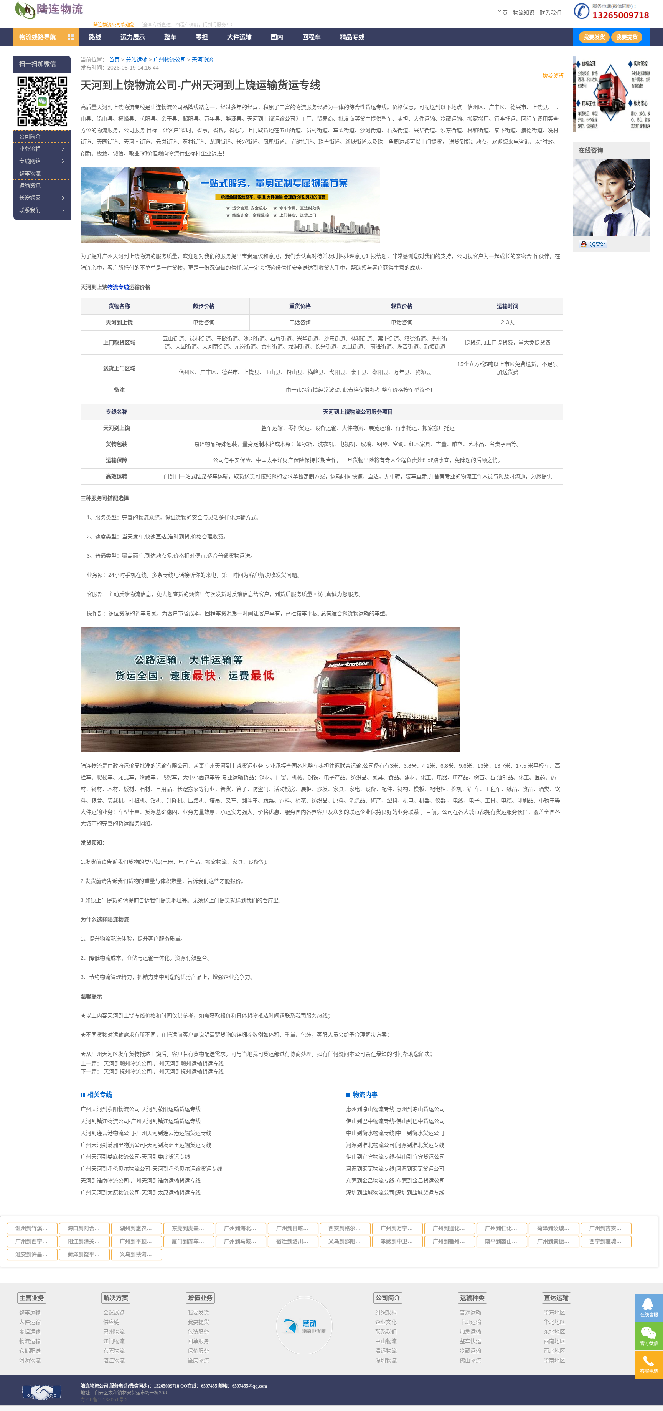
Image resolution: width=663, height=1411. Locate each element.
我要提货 (627, 37)
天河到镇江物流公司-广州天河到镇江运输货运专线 (141, 1121)
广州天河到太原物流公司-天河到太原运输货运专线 (141, 1192)
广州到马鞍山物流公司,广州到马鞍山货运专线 (243, 1241)
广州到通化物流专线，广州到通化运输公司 (451, 1228)
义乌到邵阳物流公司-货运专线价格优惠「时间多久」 (347, 1241)
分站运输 (136, 59)
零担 (202, 37)
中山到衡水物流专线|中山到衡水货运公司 (395, 1133)
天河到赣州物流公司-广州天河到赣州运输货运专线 (164, 1063)
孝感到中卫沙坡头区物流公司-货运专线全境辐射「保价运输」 (399, 1241)
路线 (95, 37)
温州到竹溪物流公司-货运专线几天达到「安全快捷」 (34, 1228)
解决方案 (116, 1298)
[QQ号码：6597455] (593, 244)
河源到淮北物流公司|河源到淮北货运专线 (395, 1145)
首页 (502, 13)
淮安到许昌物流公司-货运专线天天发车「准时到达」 (34, 1254)
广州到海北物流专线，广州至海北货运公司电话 (243, 1228)
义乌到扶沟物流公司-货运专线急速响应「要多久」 (138, 1254)
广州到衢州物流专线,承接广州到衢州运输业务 (451, 1241)
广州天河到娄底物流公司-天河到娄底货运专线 (135, 1157)
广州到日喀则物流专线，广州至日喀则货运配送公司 (295, 1228)
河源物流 (30, 1360)
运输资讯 (30, 185)
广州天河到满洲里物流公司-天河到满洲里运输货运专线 (146, 1145)
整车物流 (30, 173)
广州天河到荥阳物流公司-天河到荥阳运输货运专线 (141, 1109)
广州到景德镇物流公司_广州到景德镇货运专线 (556, 1241)
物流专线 (118, 287)
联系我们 (550, 13)
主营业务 (32, 1298)
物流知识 (523, 13)
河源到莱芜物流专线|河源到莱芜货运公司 (395, 1169)
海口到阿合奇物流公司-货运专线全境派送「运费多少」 (86, 1228)
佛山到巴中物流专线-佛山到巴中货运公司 (395, 1121)
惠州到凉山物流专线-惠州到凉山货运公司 (395, 1109)
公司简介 (30, 136)
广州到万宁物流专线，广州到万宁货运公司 (399, 1228)
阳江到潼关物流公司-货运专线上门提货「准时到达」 (86, 1241)
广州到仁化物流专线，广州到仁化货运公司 (504, 1228)
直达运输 (556, 1298)
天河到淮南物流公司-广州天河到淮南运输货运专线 (141, 1180)
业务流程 (30, 149)
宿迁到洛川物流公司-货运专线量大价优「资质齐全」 (295, 1241)
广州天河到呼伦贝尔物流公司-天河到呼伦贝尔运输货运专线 (151, 1169)
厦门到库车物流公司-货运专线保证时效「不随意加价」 (190, 1241)
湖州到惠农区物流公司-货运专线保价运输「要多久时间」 (138, 1228)
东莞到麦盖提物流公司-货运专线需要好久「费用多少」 (190, 1228)
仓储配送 (30, 1351)
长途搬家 (30, 198)
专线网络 (30, 161)
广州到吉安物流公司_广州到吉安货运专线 (608, 1228)
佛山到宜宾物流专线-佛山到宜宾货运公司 (395, 1157)
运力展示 (132, 37)
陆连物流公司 (94, 1386)
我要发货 (594, 37)
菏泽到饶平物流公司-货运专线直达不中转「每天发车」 (86, 1254)
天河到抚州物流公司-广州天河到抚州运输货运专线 (164, 1071)
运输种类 (472, 1298)
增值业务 (200, 1298)
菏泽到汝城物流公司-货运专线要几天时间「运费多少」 (556, 1228)
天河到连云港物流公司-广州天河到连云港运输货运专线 (146, 1133)
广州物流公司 (169, 59)
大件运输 (239, 37)
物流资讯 (552, 76)
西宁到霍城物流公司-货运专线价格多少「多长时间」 (608, 1241)
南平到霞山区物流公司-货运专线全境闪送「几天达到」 (504, 1241)
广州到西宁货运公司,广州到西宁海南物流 (34, 1241)
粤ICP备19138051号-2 (104, 1400)
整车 (170, 37)
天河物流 (202, 59)
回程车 (311, 37)
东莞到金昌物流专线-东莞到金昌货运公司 (395, 1180)
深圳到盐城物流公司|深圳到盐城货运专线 (395, 1192)
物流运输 (30, 1341)
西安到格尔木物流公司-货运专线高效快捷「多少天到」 (347, 1228)
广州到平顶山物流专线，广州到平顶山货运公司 (138, 1241)
